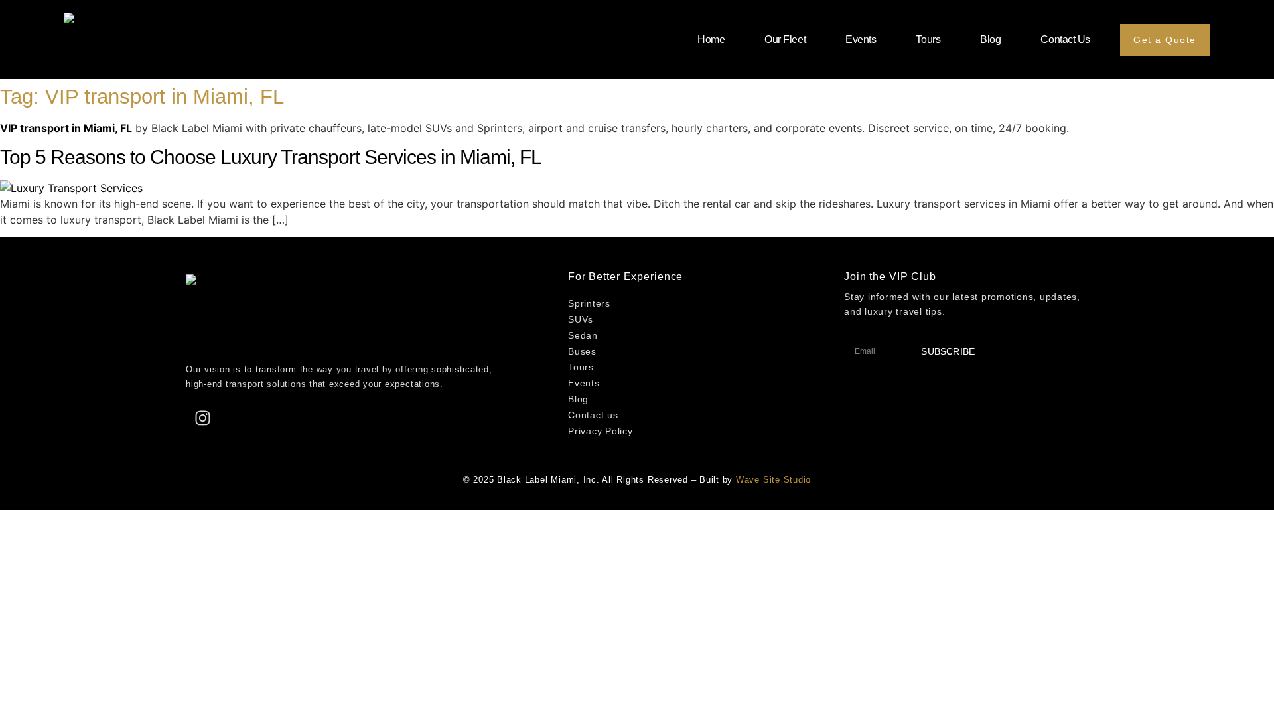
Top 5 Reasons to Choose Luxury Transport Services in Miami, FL (270, 157)
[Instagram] (202, 417)
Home (711, 39)
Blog (990, 39)
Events (860, 39)
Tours (928, 39)
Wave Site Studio (773, 480)
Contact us (1065, 39)
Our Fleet (785, 39)
